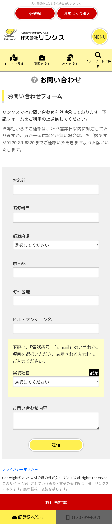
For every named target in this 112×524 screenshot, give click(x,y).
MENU (100, 36)
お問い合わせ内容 (30, 408)
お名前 (19, 180)
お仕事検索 (56, 502)
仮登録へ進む (30, 517)
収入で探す (70, 63)
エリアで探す (14, 63)
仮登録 (35, 13)
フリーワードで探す (98, 63)
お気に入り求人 (77, 13)
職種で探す (42, 63)
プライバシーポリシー (20, 469)
